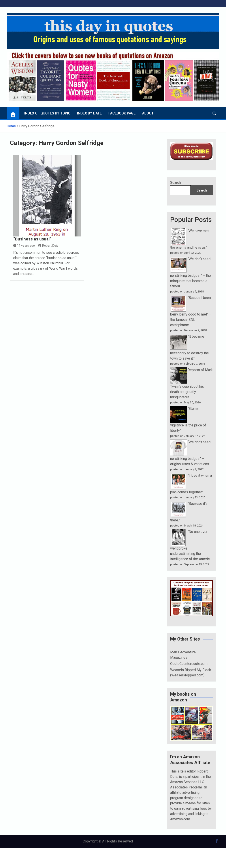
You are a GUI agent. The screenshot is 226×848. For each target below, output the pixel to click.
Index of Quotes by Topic (47, 113)
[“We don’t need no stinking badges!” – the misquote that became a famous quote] (178, 259)
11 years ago (26, 245)
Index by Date (89, 113)
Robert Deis (50, 245)
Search (175, 182)
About (148, 113)
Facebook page (122, 113)
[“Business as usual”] (47, 195)
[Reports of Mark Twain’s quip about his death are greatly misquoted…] (178, 370)
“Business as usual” (32, 239)
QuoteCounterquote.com (188, 664)
